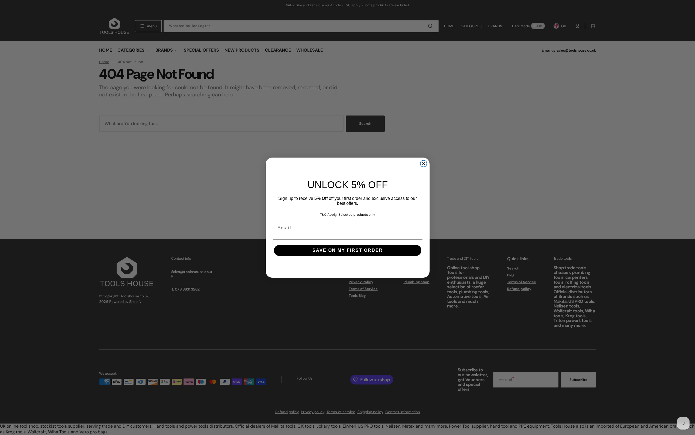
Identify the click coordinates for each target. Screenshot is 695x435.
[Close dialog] (423, 163)
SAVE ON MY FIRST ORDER (347, 250)
